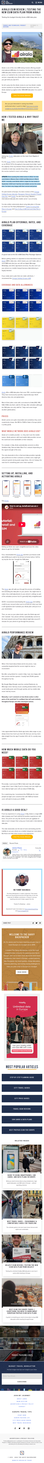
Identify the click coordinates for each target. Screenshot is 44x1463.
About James (22, 1399)
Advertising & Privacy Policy (22, 1404)
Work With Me (22, 1401)
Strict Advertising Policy (31, 909)
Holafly (13, 196)
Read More (22, 972)
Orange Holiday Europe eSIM (21, 278)
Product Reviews (26, 1216)
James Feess (17, 848)
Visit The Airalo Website (22, 96)
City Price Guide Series (22, 1420)
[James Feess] (7, 855)
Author (5, 843)
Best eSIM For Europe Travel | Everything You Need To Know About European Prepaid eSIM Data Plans (22, 1311)
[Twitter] (39, 850)
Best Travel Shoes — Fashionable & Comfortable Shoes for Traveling (22, 1222)
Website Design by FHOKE (22, 1460)
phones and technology (11, 25)
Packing (13, 1216)
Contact (22, 1406)
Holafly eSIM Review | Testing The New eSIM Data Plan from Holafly (21, 1266)
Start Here (22, 1415)
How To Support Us (23, 911)
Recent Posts (14, 843)
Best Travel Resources (22, 1423)
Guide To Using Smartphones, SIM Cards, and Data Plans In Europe (22, 1176)
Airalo (11, 156)
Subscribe (22, 1381)
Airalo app (20, 555)
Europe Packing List (22, 1417)
